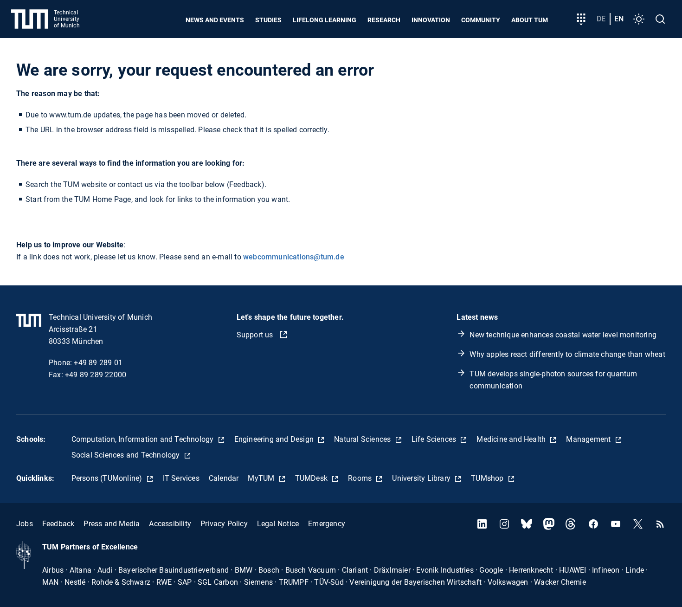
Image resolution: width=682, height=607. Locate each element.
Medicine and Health (511, 439)
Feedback (58, 523)
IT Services (181, 478)
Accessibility (170, 523)
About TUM (529, 20)
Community (480, 20)
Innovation (431, 20)
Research (383, 20)
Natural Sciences (363, 439)
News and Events (215, 20)
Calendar (224, 478)
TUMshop (488, 478)
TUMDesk (312, 478)
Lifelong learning (324, 20)
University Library (422, 478)
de (601, 18)
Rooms (360, 478)
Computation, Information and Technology (143, 439)
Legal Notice (278, 523)
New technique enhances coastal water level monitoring (563, 334)
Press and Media (112, 523)
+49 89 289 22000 (95, 374)
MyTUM (262, 478)
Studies (268, 20)
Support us (256, 334)
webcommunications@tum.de (293, 256)
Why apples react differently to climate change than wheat (567, 354)
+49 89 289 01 (98, 362)
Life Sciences (435, 439)
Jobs (24, 523)
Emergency (326, 523)
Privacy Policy (224, 523)
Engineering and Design (275, 439)
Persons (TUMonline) (107, 478)
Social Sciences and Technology (126, 455)
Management (589, 439)
